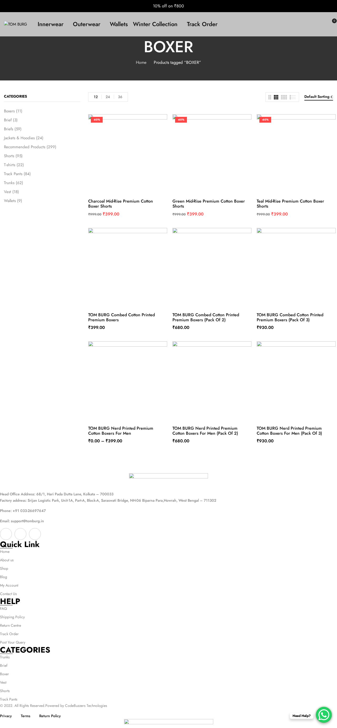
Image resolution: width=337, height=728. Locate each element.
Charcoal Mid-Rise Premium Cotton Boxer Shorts (120, 203)
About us (7, 560)
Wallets (10, 201)
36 (120, 96)
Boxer (4, 674)
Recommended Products (24, 147)
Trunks (9, 183)
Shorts (9, 156)
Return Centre (10, 625)
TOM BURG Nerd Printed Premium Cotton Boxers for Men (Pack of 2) (205, 430)
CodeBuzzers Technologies (86, 705)
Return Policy (50, 716)
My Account (9, 585)
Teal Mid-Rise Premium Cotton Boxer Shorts (290, 203)
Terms (25, 716)
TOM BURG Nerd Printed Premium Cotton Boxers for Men (120, 430)
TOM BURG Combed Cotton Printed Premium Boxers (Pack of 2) (205, 317)
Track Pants (13, 174)
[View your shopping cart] (331, 24)
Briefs (8, 129)
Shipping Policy (12, 617)
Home (141, 62)
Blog (3, 576)
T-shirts (9, 165)
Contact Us (8, 593)
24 (108, 96)
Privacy (6, 716)
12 (96, 96)
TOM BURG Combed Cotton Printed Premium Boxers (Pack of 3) (290, 317)
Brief (8, 120)
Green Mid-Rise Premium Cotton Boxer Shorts (208, 203)
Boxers (9, 111)
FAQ (3, 608)
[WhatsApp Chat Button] (324, 715)
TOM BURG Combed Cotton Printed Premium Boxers (121, 317)
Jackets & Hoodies (19, 138)
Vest (7, 192)
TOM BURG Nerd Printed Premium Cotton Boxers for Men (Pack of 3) (289, 430)
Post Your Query (12, 642)
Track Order (9, 633)
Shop (4, 568)
